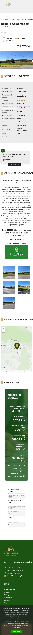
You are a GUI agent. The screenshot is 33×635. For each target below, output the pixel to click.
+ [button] (3, 328)
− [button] (3, 331)
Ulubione (7, 600)
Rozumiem (16, 631)
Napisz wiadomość (14, 164)
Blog (5, 603)
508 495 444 (7, 161)
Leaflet (4, 371)
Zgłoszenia (8, 597)
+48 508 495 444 (13, 573)
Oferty (6, 595)
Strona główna (9, 590)
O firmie (7, 592)
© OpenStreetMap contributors (23, 371)
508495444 (7, 159)
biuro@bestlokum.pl (14, 576)
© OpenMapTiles (11, 371)
